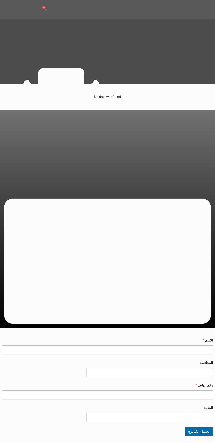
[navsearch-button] (57, 9)
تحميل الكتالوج (199, 432)
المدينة (208, 408)
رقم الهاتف (204, 385)
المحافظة (206, 363)
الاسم (208, 340)
